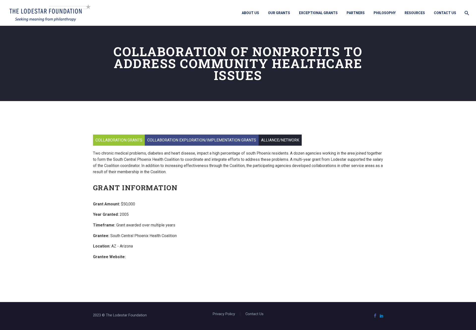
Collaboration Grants (118, 140)
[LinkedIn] (382, 316)
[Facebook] (375, 316)
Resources (415, 13)
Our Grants (279, 13)
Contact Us (445, 13)
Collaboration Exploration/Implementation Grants (201, 140)
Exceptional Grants (318, 13)
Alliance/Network (280, 140)
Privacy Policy (224, 314)
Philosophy (385, 13)
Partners (356, 13)
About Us (250, 13)
